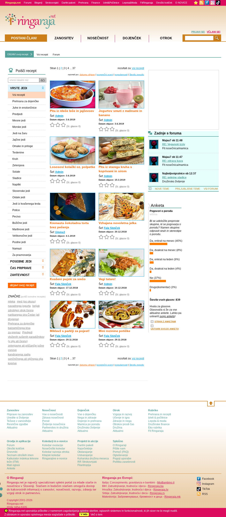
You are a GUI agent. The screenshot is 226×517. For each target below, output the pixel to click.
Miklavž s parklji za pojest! (70, 331)
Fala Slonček (112, 228)
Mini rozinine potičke (114, 331)
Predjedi (27, 332)
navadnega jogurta (19, 306)
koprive (12, 363)
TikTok (206, 489)
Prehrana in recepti (159, 414)
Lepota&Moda (129, 2)
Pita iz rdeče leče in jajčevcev (72, 111)
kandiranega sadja (19, 354)
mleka (11, 301)
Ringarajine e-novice (54, 458)
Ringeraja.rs (157, 493)
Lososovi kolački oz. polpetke (72, 167)
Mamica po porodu (88, 424)
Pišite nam (119, 448)
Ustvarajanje (85, 455)
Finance (95, 2)
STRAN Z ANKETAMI (165, 321)
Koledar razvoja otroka (55, 451)
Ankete (11, 468)
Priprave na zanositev (20, 414)
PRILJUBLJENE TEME (187, 188)
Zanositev (64, 38)
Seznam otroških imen (20, 455)
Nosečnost (98, 38)
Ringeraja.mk (172, 496)
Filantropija (84, 465)
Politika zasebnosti (124, 461)
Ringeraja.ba (156, 486)
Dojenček (132, 38)
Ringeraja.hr (160, 489)
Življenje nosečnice (53, 424)
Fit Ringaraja (156, 430)
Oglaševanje (120, 455)
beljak (36, 306)
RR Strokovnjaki (87, 461)
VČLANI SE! (213, 31)
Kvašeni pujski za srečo (68, 279)
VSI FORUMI (211, 188)
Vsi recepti (42, 54)
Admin (59, 115)
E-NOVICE (181, 2)
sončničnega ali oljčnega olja (25, 358)
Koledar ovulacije (52, 445)
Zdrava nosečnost (53, 417)
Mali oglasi (13, 465)
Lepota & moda (157, 421)
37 (73, 68)
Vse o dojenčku (86, 414)
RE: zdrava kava (172, 160)
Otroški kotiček (164, 2)
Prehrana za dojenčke (21, 323)
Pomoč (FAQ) (121, 451)
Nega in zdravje (86, 417)
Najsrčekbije (84, 448)
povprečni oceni (105, 74)
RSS (205, 494)
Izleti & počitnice (158, 417)
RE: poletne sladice (174, 177)
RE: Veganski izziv (173, 144)
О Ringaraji (119, 445)
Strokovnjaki (51, 2)
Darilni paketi (68, 2)
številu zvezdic (137, 74)
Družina (117, 427)
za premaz (14, 332)
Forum (56, 54)
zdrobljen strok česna (21, 310)
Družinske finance (159, 424)
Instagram (208, 483)
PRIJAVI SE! (198, 31)
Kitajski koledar (51, 455)
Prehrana (83, 2)
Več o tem (96, 514)
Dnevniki (12, 451)
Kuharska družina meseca (93, 458)
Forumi (27, 2)
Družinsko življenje (173, 181)
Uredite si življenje (18, 417)
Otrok (166, 38)
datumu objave (87, 74)
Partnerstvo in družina (55, 427)
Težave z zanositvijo (19, 421)
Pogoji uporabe (122, 458)
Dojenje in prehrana (89, 421)
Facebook (208, 478)
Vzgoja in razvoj (122, 414)
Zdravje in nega (122, 421)
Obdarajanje (84, 451)
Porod (45, 421)
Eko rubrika (155, 427)
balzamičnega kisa (19, 328)
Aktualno (12, 427)
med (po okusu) (26, 301)
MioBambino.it (165, 482)
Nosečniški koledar (53, 448)
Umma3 (60, 232)
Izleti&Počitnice (111, 2)
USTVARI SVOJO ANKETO (165, 329)
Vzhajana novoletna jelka (117, 223)
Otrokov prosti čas (123, 424)
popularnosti (121, 74)
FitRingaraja (146, 2)
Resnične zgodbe (17, 424)
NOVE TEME (162, 188)
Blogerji (38, 2)
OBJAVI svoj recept (17, 54)
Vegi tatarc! (107, 279)
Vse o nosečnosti (52, 414)
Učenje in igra (121, 417)
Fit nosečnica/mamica (175, 148)
